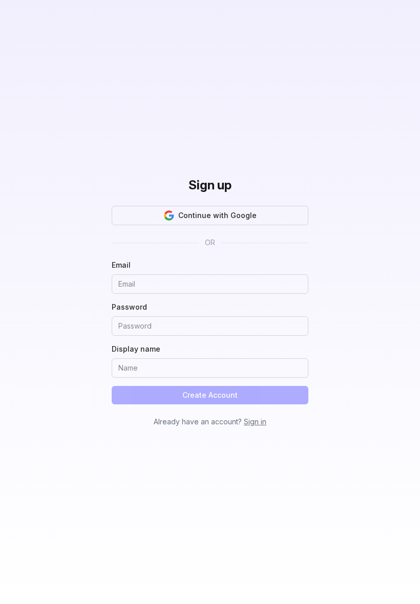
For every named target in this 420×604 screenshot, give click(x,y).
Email (121, 265)
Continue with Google (217, 215)
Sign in (255, 421)
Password (129, 307)
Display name (136, 348)
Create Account (210, 395)
